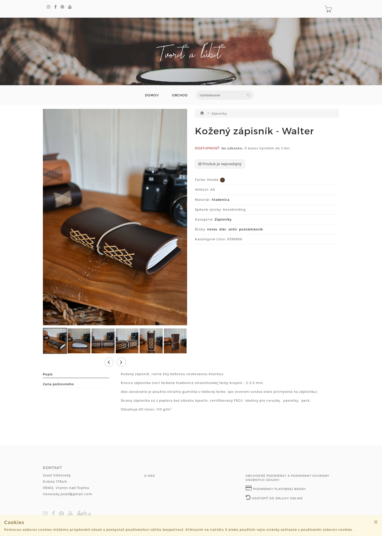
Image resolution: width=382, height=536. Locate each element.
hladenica (220, 199)
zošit (232, 229)
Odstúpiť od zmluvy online (277, 498)
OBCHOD (180, 95)
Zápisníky (219, 113)
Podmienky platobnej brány (279, 489)
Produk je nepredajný (221, 164)
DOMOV (152, 95)
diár (222, 229)
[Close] (376, 522)
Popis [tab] (48, 374)
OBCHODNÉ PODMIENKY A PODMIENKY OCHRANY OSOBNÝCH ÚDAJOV (287, 477)
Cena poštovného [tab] (58, 384)
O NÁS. (150, 475)
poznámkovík (251, 229)
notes (212, 229)
